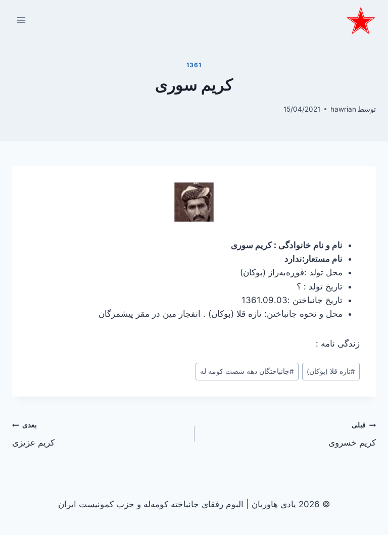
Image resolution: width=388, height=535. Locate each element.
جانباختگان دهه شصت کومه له (247, 371)
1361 (194, 65)
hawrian (343, 109)
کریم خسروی (352, 434)
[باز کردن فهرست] (21, 20)
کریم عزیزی (33, 434)
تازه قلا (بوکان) (331, 371)
